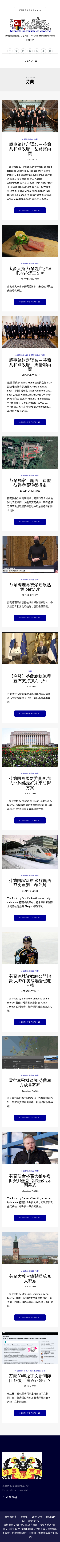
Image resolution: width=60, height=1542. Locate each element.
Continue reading (30, 210)
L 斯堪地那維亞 (34, 1371)
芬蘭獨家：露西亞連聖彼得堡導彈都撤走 (30, 483)
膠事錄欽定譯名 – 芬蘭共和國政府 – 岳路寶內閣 (30, 149)
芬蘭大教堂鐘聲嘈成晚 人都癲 (30, 1278)
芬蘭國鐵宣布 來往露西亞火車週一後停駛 (30, 883)
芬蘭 (36, 139)
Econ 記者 (37, 1516)
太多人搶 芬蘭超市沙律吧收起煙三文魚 (30, 271)
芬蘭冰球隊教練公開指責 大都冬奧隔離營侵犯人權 (30, 981)
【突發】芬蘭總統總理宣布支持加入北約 (30, 678)
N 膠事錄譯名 (27, 139)
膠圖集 (24, 1516)
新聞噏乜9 (33, 1520)
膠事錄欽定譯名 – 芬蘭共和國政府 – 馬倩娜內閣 (30, 365)
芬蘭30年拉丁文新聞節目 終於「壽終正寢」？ (30, 1378)
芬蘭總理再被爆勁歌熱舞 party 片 (30, 587)
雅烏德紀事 (11, 1516)
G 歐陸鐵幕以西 (27, 263)
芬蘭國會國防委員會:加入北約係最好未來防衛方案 (30, 783)
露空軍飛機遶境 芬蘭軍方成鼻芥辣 (30, 1083)
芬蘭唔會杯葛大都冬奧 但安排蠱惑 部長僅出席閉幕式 (30, 1181)
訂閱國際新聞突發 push (30, 10)
